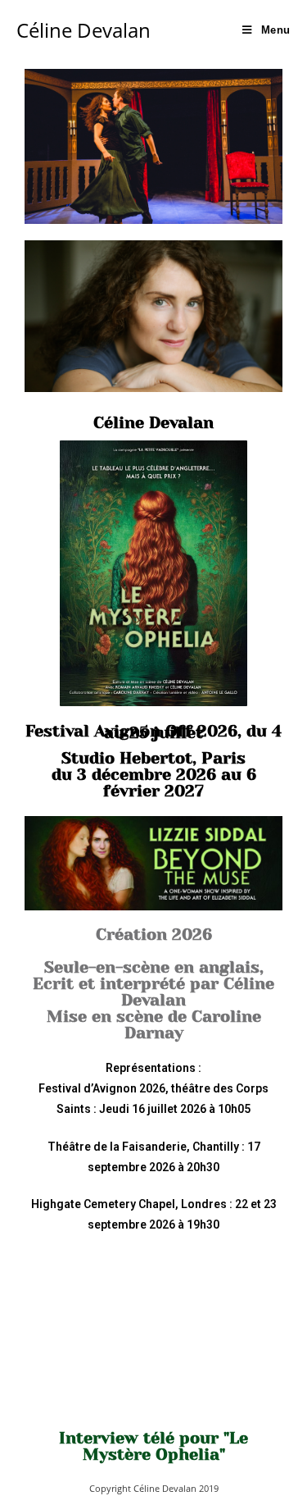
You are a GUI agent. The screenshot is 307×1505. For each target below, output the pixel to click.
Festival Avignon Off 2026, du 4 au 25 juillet (153, 732)
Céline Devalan (83, 29)
